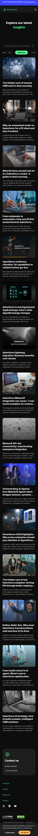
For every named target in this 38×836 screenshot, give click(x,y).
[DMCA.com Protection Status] (21, 817)
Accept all (24, 832)
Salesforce (21, 52)
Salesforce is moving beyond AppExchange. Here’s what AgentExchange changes (19, 310)
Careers (5, 800)
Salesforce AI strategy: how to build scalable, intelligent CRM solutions (18, 719)
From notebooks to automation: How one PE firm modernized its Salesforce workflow (18, 219)
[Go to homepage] (10, 10)
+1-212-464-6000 (11, 771)
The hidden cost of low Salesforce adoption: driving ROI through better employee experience (18, 582)
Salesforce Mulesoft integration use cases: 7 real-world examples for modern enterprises (19, 401)
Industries (6, 783)
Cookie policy (10, 833)
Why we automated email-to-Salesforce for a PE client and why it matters (19, 128)
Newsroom (6, 795)
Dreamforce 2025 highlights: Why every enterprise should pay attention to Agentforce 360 (19, 537)
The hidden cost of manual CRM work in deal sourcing (17, 84)
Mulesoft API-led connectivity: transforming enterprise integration (17, 446)
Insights (5, 789)
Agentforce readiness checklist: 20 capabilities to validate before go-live (18, 264)
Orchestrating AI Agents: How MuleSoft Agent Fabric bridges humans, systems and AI (18, 492)
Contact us (12, 760)
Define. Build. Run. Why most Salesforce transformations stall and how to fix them (18, 628)
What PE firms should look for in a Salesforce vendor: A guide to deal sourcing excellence (19, 173)
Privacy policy (29, 822)
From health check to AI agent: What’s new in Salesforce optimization (16, 673)
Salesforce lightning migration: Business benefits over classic (18, 355)
